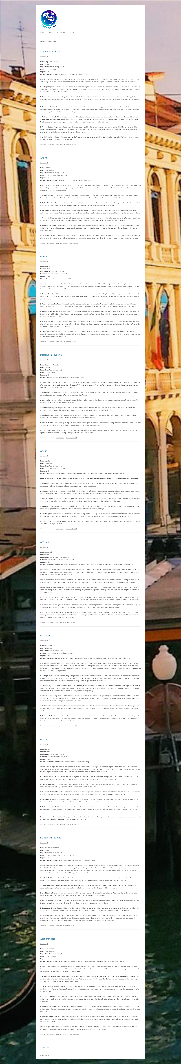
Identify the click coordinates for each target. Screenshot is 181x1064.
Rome (61, 144)
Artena (43, 739)
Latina (57, 529)
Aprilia (43, 450)
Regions (72, 33)
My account (61, 33)
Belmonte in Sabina (50, 837)
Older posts (45, 1047)
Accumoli (45, 541)
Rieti (60, 622)
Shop (50, 33)
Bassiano (45, 635)
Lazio (57, 144)
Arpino (43, 157)
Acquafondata (47, 938)
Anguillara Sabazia (50, 51)
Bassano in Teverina (51, 354)
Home (42, 33)
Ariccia (43, 256)
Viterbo (61, 438)
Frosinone (59, 243)
